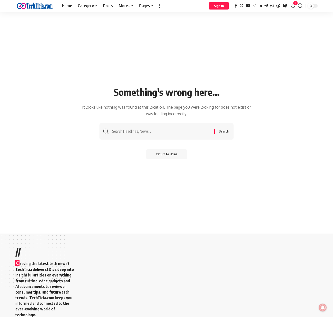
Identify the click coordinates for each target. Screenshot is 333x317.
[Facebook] (236, 5)
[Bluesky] (284, 5)
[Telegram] (266, 5)
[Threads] (278, 5)
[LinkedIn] (260, 5)
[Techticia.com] (34, 6)
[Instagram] (254, 5)
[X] (241, 5)
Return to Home (166, 154)
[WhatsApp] (272, 5)
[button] (159, 6)
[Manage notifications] (323, 307)
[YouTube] (248, 5)
